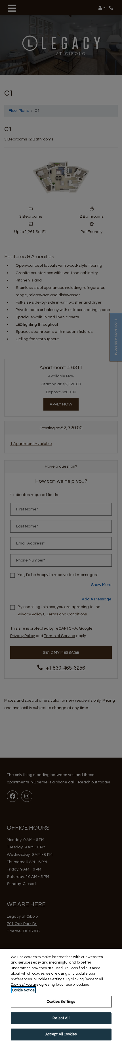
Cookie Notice (23, 990)
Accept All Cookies (61, 1034)
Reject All (60, 1018)
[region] (61, 997)
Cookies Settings (61, 1002)
